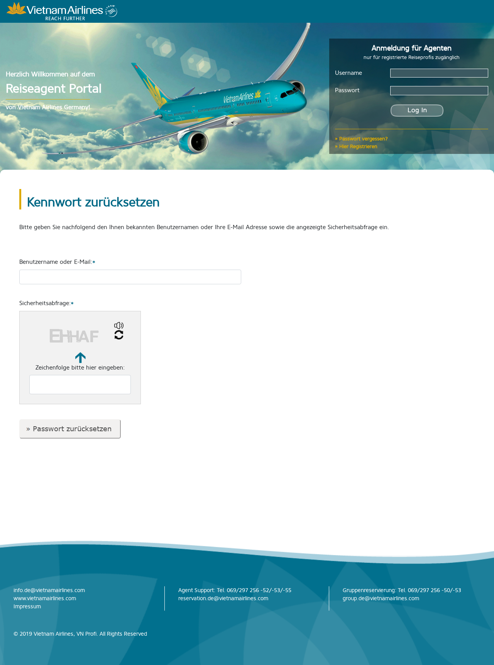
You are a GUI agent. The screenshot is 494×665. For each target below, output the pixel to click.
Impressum (27, 606)
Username (348, 73)
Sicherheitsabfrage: (46, 303)
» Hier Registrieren (356, 146)
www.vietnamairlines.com (45, 598)
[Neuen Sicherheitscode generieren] (119, 335)
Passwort (347, 90)
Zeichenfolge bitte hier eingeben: (80, 367)
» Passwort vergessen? (361, 138)
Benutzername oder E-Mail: (57, 262)
